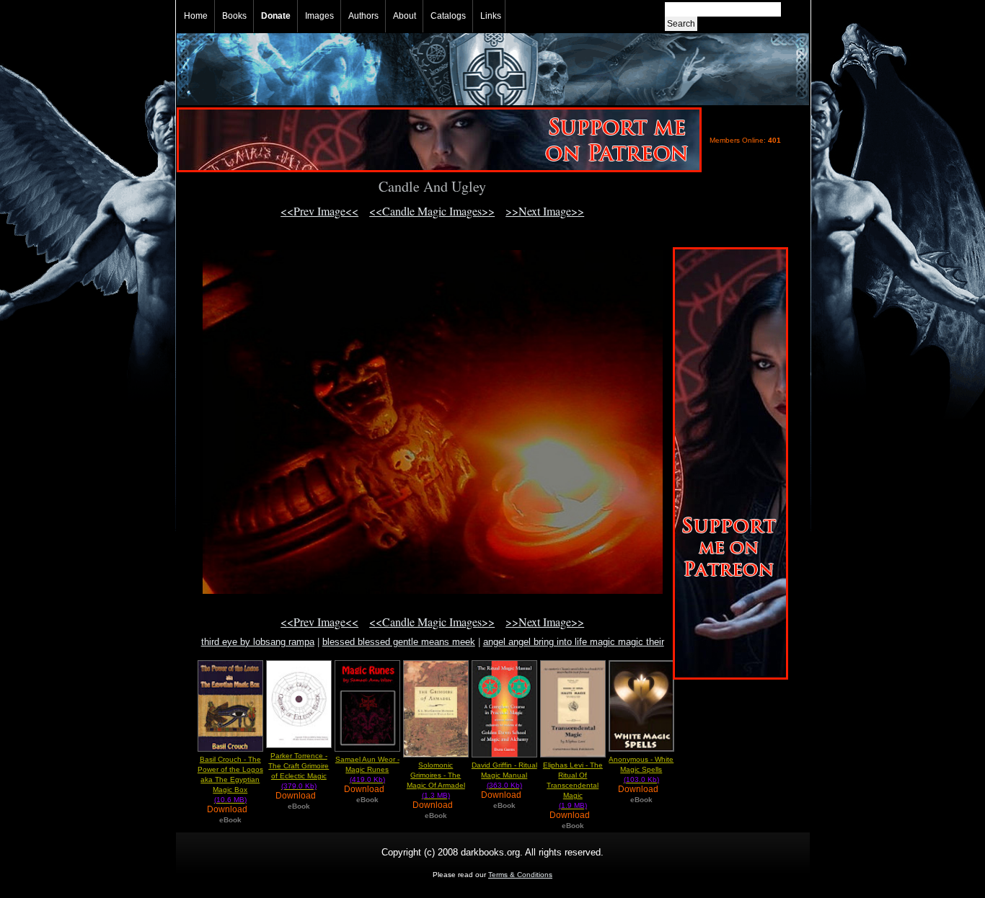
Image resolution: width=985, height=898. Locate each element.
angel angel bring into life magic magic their (573, 641)
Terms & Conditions (520, 875)
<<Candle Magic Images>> (432, 210)
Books (234, 16)
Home (196, 16)
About (404, 16)
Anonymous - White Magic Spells (641, 769)
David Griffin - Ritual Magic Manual (504, 775)
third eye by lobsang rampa (257, 641)
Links (490, 16)
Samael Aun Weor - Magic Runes (367, 769)
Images (319, 16)
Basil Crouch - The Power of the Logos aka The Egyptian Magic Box (230, 779)
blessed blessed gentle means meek (398, 641)
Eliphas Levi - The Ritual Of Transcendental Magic (573, 785)
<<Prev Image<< (319, 210)
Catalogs (448, 16)
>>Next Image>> (544, 210)
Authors (363, 16)
